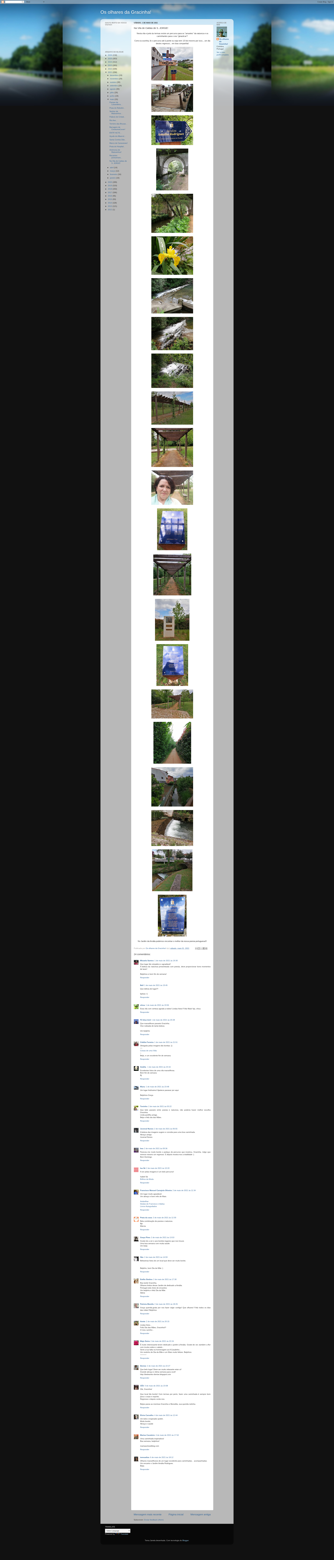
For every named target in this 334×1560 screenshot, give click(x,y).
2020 (110, 182)
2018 (110, 189)
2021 (110, 72)
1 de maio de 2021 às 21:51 (166, 1042)
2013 (110, 206)
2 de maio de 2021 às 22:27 (158, 1366)
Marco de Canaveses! (118, 143)
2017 (110, 192)
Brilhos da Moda (147, 1179)
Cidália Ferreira (147, 1042)
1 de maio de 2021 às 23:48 (157, 1087)
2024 (110, 62)
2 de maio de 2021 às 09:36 (155, 1148)
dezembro (114, 75)
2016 (110, 196)
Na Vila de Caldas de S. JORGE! (118, 162)
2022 (110, 69)
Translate (124, 1534)
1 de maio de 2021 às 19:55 (157, 1005)
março (113, 171)
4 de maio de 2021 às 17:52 (167, 1435)
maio (112, 99)
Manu (142, 1087)
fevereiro (114, 174)
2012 (110, 210)
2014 (110, 203)
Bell (142, 985)
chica (142, 1005)
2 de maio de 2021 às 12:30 (164, 1218)
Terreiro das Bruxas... (118, 124)
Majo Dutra (145, 1341)
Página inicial (176, 1514)
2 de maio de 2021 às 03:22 (160, 1106)
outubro (113, 82)
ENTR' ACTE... (115, 133)
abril (112, 168)
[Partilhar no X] (201, 948)
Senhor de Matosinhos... (116, 112)
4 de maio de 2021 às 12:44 (166, 1415)
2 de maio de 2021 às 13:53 (162, 1237)
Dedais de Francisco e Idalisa (152, 1204)
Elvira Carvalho (147, 1415)
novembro (114, 79)
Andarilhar (144, 1201)
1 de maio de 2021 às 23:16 (159, 1067)
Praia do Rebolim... (117, 108)
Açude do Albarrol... (117, 136)
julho (112, 93)
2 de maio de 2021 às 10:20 (157, 1168)
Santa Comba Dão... (117, 140)
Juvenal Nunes (146, 1129)
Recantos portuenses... (115, 157)
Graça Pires (145, 1237)
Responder (144, 978)
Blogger (185, 1540)
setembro (114, 86)
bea (141, 1148)
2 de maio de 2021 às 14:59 (156, 1257)
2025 (110, 59)
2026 (110, 55)
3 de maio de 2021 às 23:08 (156, 1386)
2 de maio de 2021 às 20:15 (157, 1321)
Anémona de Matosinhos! (115, 151)
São (142, 1257)
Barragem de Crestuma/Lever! (117, 128)
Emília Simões (146, 1279)
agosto (113, 89)
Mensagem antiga (200, 1514)
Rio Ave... (113, 120)
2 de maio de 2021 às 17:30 (165, 1279)
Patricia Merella (147, 1304)
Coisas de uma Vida (148, 1051)
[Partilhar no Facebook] (203, 948)
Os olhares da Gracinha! (125, 12)
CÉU (142, 1386)
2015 (110, 199)
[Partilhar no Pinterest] (206, 948)
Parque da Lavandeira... (115, 103)
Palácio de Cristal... (117, 117)
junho (112, 96)
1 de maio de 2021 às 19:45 (156, 985)
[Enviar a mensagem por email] (196, 948)
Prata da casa (146, 1218)
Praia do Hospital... (117, 147)
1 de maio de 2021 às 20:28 (163, 1020)
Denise (143, 1366)
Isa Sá (142, 1168)
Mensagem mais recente (148, 1514)
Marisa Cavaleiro (147, 1435)
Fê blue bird (145, 1020)
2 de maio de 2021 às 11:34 (184, 1190)
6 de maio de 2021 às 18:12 (161, 1457)
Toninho (144, 1106)
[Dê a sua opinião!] (199, 948)
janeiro (113, 178)
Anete (142, 1321)
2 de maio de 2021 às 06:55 (165, 1129)
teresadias (144, 1457)
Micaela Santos (147, 961)
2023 (110, 65)
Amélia (143, 1067)
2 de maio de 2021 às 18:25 (166, 1304)
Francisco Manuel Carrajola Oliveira (156, 1190)
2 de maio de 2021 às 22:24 (162, 1341)
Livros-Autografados (148, 1206)
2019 (110, 186)
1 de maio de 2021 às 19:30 (166, 961)
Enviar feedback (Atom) (154, 1520)
